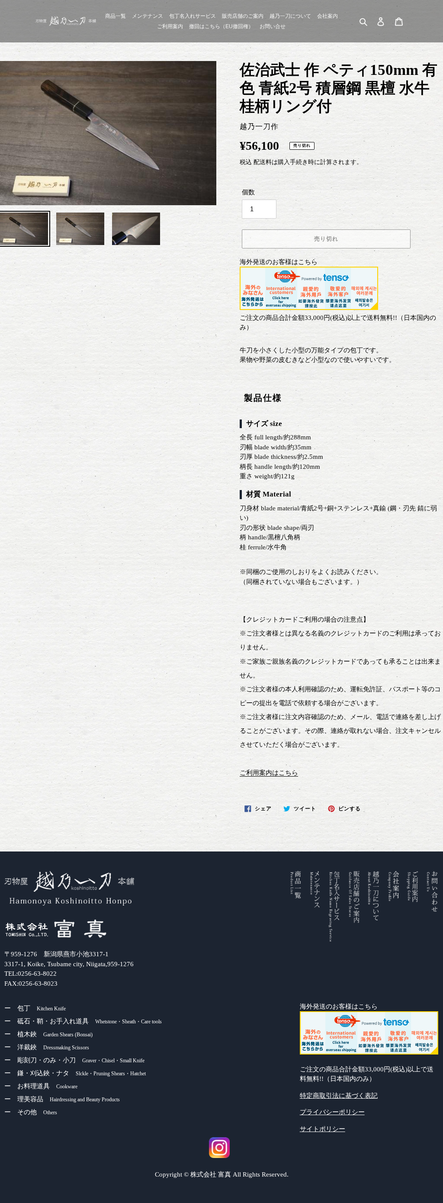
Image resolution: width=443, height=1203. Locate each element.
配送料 (263, 162)
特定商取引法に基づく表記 (339, 1095)
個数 (248, 192)
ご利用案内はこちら (269, 772)
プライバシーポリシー (332, 1112)
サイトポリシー (322, 1129)
